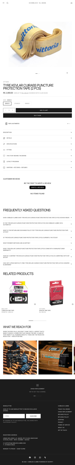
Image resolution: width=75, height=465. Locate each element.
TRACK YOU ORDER (64, 409)
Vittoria (6, 82)
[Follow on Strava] (45, 457)
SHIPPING (61, 419)
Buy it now (37, 115)
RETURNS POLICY (63, 417)
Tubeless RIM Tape (8, 310)
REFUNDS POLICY (63, 414)
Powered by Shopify (46, 462)
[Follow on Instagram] (35, 457)
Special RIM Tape (45, 310)
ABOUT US (61, 427)
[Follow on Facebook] (30, 457)
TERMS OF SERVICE (64, 425)
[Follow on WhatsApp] (40, 457)
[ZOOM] (67, 73)
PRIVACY (60, 422)
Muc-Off (5, 309)
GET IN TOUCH (62, 430)
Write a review (37, 187)
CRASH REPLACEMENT (65, 411)
